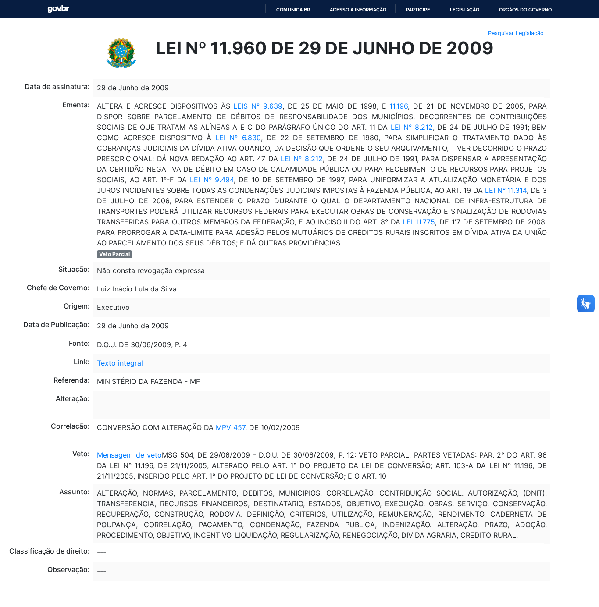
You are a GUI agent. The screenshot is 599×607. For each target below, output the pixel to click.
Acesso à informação (358, 10)
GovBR (58, 9)
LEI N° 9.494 (212, 179)
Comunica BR (293, 10)
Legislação (464, 10)
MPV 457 (230, 427)
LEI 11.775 (419, 221)
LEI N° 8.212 (412, 127)
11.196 (398, 106)
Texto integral (120, 363)
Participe (418, 10)
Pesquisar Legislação (516, 33)
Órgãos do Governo (525, 10)
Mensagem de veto (129, 455)
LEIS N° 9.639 (257, 106)
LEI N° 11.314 (506, 190)
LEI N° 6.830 (237, 137)
